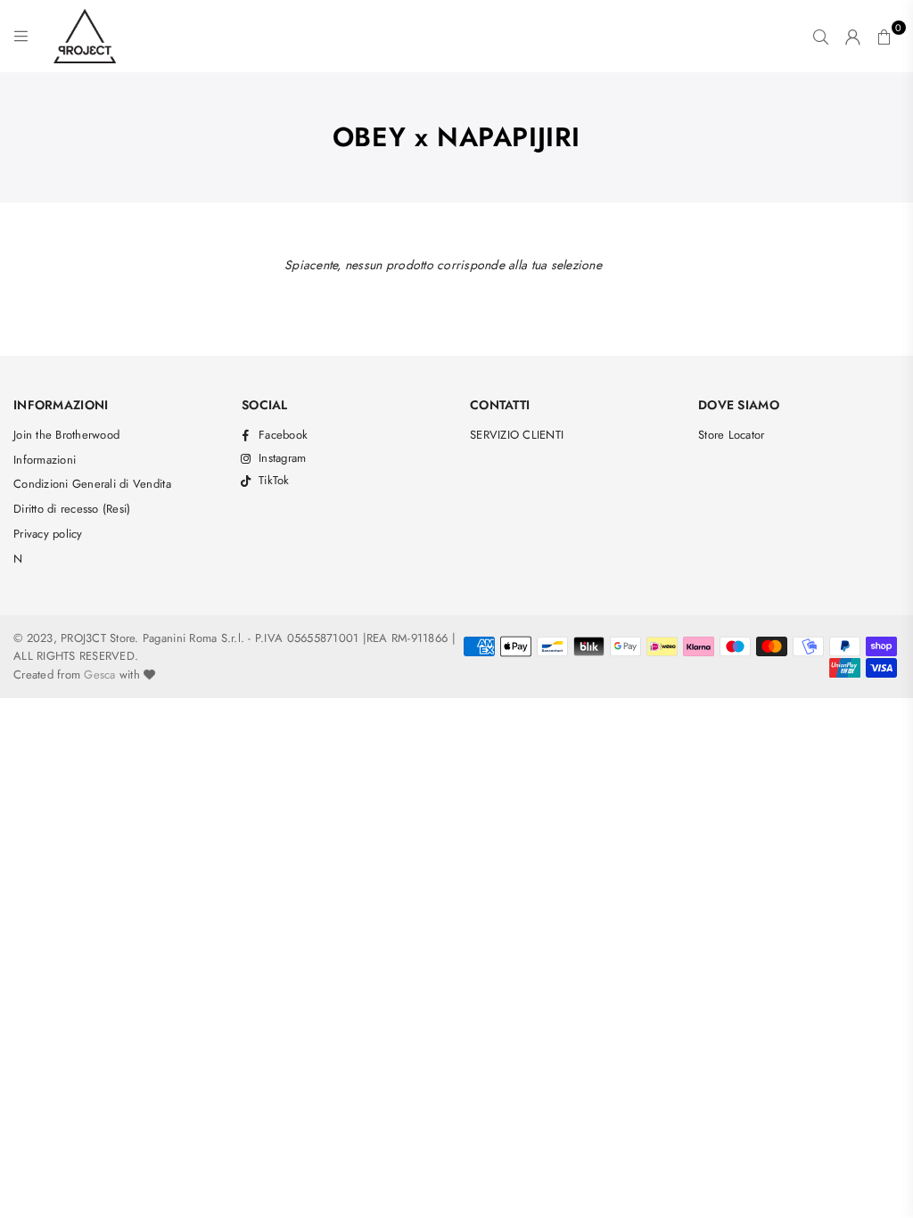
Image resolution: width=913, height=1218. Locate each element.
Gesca (99, 674)
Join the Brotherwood (66, 434)
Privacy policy (48, 533)
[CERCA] (820, 36)
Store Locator (731, 434)
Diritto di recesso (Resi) (72, 508)
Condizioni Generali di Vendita (92, 483)
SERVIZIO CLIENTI (516, 434)
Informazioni (44, 459)
